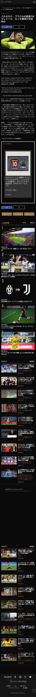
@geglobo (4, 84)
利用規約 (8, 686)
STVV (19, 555)
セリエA (20, 475)
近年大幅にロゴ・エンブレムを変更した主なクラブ (16, 301)
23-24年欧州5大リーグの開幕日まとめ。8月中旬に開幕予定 (26, 471)
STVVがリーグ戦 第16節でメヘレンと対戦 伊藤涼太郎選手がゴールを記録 (26, 589)
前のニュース (7, 214)
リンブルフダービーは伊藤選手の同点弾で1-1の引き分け (26, 564)
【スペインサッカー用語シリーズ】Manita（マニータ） (16, 249)
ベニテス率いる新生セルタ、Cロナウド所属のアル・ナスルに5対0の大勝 (25, 418)
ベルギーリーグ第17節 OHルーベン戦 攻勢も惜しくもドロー (26, 577)
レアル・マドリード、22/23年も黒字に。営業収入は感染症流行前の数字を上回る (26, 432)
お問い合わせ (23, 686)
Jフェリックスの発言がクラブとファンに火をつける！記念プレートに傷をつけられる (26, 392)
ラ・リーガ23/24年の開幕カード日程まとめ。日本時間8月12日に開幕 (26, 458)
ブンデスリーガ (27, 475)
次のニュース (29, 214)
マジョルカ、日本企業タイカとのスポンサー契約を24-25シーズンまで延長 (26, 445)
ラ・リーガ (21, 370)
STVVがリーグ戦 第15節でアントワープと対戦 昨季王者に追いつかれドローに (26, 602)
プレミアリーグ (22, 477)
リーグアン (21, 479)
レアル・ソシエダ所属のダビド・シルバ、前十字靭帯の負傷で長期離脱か (26, 366)
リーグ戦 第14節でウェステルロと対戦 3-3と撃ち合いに (26, 627)
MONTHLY (32, 223)
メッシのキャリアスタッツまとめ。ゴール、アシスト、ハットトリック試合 (18, 327)
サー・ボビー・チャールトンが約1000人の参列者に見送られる (26, 615)
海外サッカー (28, 370)
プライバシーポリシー (14, 688)
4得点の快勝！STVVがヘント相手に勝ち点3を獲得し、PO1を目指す (26, 551)
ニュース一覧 (18, 214)
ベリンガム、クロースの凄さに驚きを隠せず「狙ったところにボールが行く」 (26, 379)
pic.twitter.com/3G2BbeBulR (11, 92)
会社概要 (25, 688)
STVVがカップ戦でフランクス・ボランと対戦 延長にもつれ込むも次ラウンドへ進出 (26, 641)
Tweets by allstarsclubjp (8, 493)
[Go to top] (34, 690)
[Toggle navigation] (34, 2)
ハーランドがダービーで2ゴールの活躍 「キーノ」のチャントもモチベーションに (26, 655)
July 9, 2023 (28, 95)
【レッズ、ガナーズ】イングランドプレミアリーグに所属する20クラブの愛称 (18, 276)
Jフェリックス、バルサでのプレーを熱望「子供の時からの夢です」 (26, 406)
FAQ (15, 686)
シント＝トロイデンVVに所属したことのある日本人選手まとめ (17, 353)
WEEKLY (24, 223)
